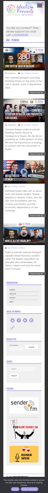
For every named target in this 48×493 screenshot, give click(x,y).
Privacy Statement (29, 489)
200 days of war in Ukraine (20, 66)
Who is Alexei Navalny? (18, 241)
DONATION (21, 35)
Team (11, 302)
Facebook (19, 320)
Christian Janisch (31, 73)
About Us (12, 294)
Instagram (31, 320)
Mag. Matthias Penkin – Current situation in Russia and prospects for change (23, 114)
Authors (12, 290)
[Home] (20, 10)
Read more (35, 92)
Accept (15, 489)
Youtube (12, 320)
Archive (12, 298)
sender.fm (12, 328)
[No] (45, 485)
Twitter (25, 320)
